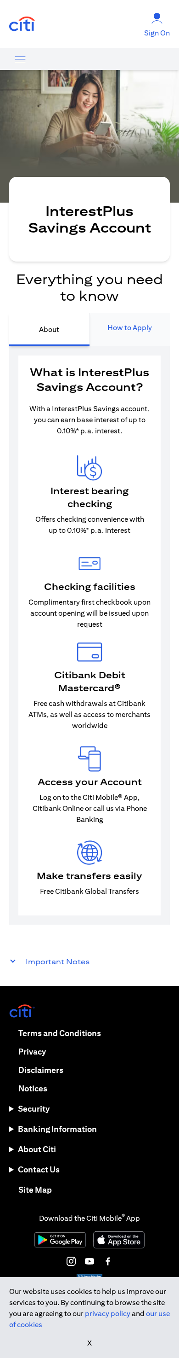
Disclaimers (40, 1070)
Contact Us (39, 1169)
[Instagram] (71, 1261)
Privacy (32, 1051)
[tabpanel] (89, 635)
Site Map (35, 1190)
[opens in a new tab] (22, 24)
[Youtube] (89, 1261)
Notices (32, 1088)
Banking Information (57, 1129)
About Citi (37, 1149)
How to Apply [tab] (129, 327)
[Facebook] (107, 1261)
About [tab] (49, 329)
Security (34, 1108)
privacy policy (107, 1313)
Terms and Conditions (59, 1033)
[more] (20, 58)
